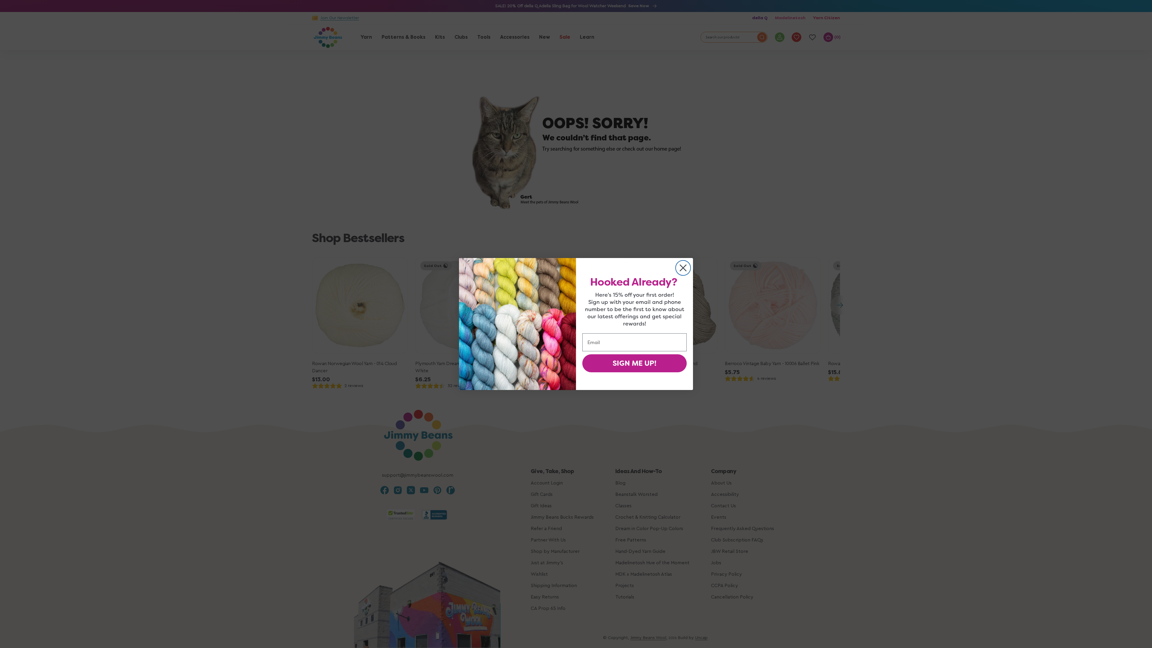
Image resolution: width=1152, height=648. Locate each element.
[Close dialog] (683, 267)
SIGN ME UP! (634, 363)
